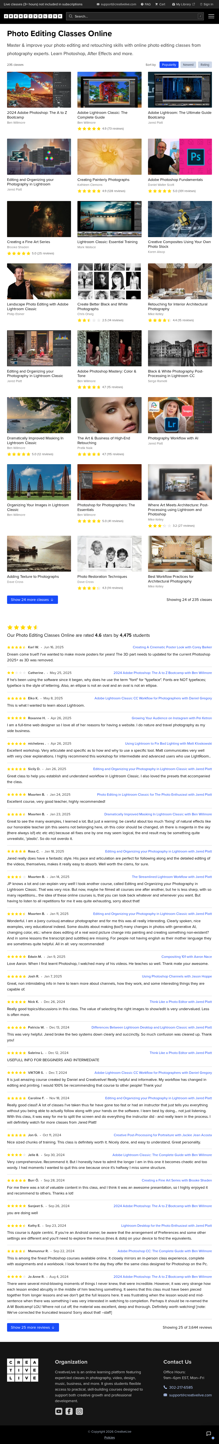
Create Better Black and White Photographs (102, 306)
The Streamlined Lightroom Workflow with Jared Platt (172, 877)
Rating (205, 64)
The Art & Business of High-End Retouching (103, 440)
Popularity (169, 64)
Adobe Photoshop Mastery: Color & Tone (106, 373)
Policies (109, 1437)
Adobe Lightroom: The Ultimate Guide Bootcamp (180, 115)
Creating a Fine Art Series (28, 241)
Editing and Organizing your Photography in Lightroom (30, 182)
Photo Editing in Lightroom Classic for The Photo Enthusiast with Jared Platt (154, 794)
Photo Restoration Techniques (102, 576)
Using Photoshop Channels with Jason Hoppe (177, 976)
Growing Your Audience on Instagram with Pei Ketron (172, 718)
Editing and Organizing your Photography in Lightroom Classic (35, 373)
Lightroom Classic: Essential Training (107, 241)
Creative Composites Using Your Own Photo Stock (179, 244)
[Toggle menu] (211, 16)
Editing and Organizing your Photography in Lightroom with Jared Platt (158, 851)
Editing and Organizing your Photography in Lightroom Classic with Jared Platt (152, 769)
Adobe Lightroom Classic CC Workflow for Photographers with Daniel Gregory (153, 698)
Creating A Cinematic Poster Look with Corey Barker (172, 647)
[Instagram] (79, 1411)
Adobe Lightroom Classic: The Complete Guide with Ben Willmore (162, 1155)
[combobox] (135, 16)
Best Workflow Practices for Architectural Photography (171, 579)
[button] (209, 1434)
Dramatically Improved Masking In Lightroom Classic (35, 440)
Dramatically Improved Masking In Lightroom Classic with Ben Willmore (158, 814)
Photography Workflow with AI (173, 438)
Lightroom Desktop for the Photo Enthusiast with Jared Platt (166, 1226)
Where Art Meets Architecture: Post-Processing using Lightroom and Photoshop (178, 509)
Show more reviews (31, 1327)
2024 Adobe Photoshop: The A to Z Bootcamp (37, 115)
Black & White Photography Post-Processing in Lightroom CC (175, 373)
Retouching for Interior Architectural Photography (177, 306)
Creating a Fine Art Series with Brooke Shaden (177, 1180)
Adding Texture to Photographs (33, 576)
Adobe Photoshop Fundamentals (175, 179)
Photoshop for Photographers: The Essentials (106, 507)
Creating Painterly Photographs (103, 179)
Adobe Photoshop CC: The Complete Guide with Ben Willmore (165, 1251)
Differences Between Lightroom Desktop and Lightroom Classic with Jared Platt (152, 1027)
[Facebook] (69, 1411)
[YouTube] (59, 1411)
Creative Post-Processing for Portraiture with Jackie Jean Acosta (163, 1135)
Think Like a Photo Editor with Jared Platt (181, 1002)
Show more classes (30, 599)
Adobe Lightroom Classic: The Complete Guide (102, 115)
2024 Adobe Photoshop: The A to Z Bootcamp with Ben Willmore (163, 673)
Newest (188, 64)
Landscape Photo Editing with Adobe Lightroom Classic (37, 306)
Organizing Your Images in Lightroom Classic (38, 507)
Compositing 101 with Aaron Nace (186, 957)
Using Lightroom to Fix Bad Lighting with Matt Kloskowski (168, 743)
